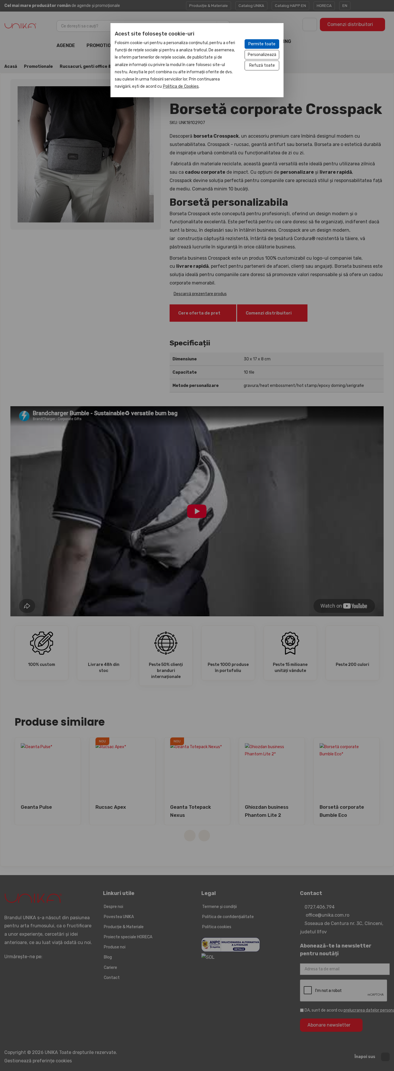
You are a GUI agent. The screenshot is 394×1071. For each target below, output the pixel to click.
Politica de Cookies (181, 86)
